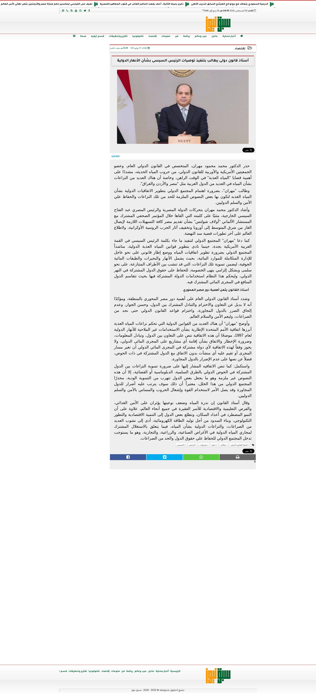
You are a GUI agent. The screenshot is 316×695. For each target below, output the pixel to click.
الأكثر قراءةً (85, 332)
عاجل (214, 36)
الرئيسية (175, 671)
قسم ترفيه (97, 36)
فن (176, 36)
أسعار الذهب (85, 479)
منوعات (165, 36)
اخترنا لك (84, 214)
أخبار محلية (229, 36)
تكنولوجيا (138, 36)
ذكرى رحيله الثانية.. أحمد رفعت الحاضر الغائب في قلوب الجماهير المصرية (142, 4)
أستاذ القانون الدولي (239, 445)
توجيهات (203, 445)
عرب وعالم (201, 36)
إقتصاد (152, 36)
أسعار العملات (85, 417)
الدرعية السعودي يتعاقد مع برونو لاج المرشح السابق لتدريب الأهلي (229, 4)
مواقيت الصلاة (84, 603)
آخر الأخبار (85, 65)
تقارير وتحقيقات (118, 36)
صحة (83, 36)
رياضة (186, 36)
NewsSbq (97, 658)
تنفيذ (213, 445)
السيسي (180, 445)
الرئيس (192, 445)
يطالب (223, 445)
